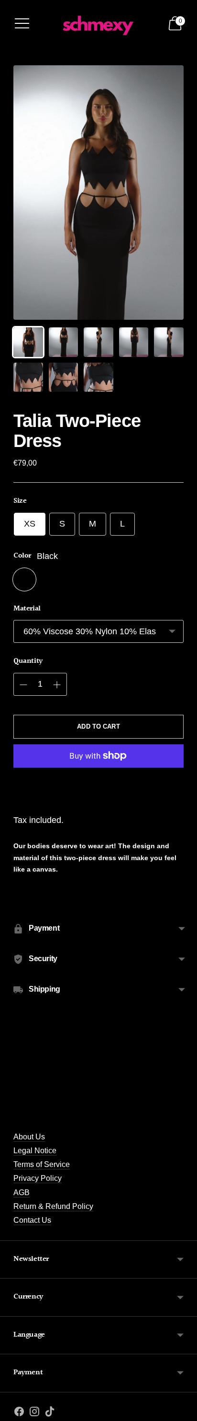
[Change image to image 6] (28, 377)
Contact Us (32, 1220)
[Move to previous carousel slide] (13, 1116)
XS (29, 523)
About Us (29, 1136)
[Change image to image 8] (98, 377)
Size (19, 501)
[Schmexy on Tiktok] (49, 1413)
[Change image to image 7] (63, 377)
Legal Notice (34, 1150)
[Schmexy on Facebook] (19, 1413)
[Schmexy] (98, 23)
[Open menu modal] (22, 23)
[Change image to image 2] (63, 342)
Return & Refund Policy (53, 1206)
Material (27, 609)
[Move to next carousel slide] (183, 1116)
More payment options (98, 787)
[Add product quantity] (56, 684)
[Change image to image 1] (28, 342)
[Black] (24, 579)
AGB (21, 1192)
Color (22, 556)
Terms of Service (41, 1164)
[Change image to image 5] (169, 342)
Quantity (28, 661)
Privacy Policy (37, 1178)
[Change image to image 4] (134, 342)
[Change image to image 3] (98, 342)
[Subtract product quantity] (23, 684)
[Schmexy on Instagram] (34, 1413)
